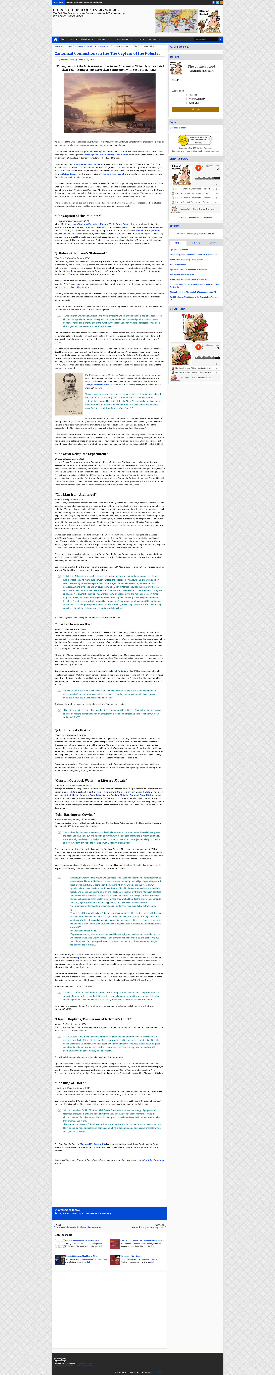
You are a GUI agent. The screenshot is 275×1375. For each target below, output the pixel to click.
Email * (175, 80)
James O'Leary (91, 1213)
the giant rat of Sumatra (114, 174)
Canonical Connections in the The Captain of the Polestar (107, 53)
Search (221, 39)
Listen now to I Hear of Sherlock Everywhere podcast (195, 151)
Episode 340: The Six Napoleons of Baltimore (188, 270)
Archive (213, 243)
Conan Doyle (77, 1213)
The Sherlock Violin (178, 265)
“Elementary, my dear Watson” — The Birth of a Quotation (193, 255)
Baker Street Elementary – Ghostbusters (186, 260)
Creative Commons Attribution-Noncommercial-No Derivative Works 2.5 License (73, 1366)
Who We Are (85, 39)
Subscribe (140, 39)
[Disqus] (110, 1310)
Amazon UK (99, 1144)
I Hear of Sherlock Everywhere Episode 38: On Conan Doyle (99, 224)
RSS (221, 2)
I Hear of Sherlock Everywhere (86, 10)
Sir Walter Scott (127, 795)
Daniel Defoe (72, 795)
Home (55, 39)
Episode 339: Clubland (81, 2)
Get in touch (209, 234)
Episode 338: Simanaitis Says (182, 275)
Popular (178, 243)
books (66, 1213)
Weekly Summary (196, 99)
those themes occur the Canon (88, 164)
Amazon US (86, 1144)
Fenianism (122, 671)
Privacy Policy (156, 1373)
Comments (195, 243)
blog (60, 1213)
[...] (100, 1246)
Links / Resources (103, 39)
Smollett (114, 795)
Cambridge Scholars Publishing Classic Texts (106, 155)
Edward (143, 795)
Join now (195, 109)
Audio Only (193, 103)
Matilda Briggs (69, 174)
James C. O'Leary (69, 59)
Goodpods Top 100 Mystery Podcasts (195, 148)
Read (63, 39)
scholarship (105, 1213)
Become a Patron (155, 39)
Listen (72, 39)
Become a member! (178, 128)
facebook (213, 2)
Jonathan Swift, (87, 795)
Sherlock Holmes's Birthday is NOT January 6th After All (193, 292)
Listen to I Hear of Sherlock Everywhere (195, 218)
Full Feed (192, 95)
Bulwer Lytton (154, 795)
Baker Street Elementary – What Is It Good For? (189, 280)
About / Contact (123, 39)
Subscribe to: (178, 91)
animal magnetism (77, 957)
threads (217, 2)
